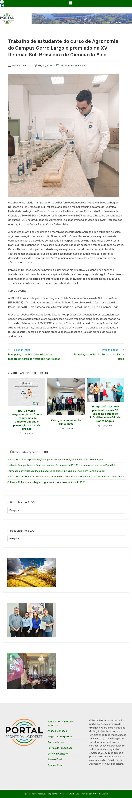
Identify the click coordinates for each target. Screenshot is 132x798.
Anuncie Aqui (54, 765)
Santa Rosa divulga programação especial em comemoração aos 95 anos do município (55, 459)
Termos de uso (55, 742)
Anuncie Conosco (57, 730)
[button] (70, 3)
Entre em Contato (57, 753)
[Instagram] (2, 5)
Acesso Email (54, 759)
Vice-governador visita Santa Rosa (66, 422)
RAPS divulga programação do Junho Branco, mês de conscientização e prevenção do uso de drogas (26, 419)
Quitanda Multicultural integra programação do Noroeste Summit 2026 (46, 482)
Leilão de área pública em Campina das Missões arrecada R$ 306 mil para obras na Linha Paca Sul (61, 465)
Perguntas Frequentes (59, 736)
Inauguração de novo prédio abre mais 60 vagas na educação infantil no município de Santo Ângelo (105, 414)
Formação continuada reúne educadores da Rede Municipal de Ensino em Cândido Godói (56, 471)
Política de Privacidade (59, 747)
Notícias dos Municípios (74, 65)
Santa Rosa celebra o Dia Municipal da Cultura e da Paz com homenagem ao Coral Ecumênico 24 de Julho (65, 476)
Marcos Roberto (21, 65)
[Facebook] (2, 2)
